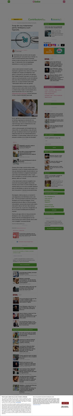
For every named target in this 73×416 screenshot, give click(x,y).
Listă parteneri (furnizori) (36, 404)
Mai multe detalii (18, 402)
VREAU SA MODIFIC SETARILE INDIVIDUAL (65, 407)
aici (2, 409)
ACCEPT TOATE (65, 403)
